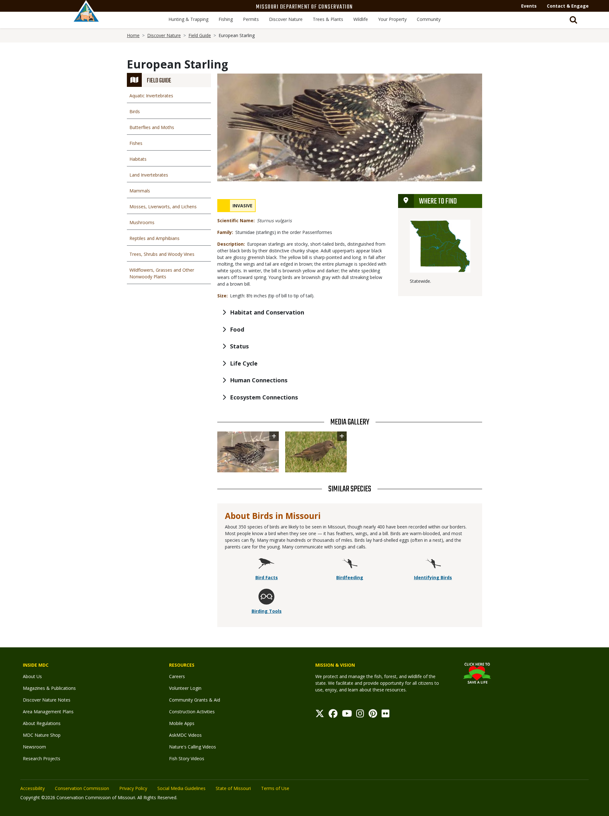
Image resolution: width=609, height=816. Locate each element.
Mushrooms (141, 222)
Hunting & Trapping (188, 19)
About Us (32, 676)
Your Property (392, 19)
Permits (251, 19)
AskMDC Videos (185, 735)
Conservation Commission (82, 788)
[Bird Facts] (266, 564)
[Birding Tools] (266, 598)
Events (529, 6)
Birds (134, 111)
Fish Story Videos (186, 758)
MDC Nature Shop (42, 735)
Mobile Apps (181, 723)
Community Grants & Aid (194, 700)
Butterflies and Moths (151, 127)
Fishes (135, 143)
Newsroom (34, 747)
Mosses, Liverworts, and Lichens (163, 207)
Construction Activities (192, 712)
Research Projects (41, 758)
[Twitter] (319, 715)
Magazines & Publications (49, 688)
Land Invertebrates (148, 175)
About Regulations (42, 723)
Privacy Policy (133, 788)
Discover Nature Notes (46, 700)
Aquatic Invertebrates (151, 96)
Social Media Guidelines (181, 788)
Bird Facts (266, 577)
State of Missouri (233, 788)
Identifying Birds (433, 577)
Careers (177, 676)
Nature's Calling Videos (192, 747)
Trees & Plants (328, 19)
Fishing (226, 19)
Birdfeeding (349, 577)
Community (429, 19)
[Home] (86, 18)
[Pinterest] (373, 715)
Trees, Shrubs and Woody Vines (161, 254)
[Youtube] (347, 715)
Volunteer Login (185, 688)
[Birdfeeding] (349, 564)
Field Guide (199, 35)
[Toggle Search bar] (573, 20)
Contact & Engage (568, 6)
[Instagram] (360, 715)
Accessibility (32, 788)
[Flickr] (386, 715)
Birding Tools (267, 611)
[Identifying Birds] (433, 564)
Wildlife (360, 19)
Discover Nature (286, 19)
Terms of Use (275, 788)
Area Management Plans (48, 712)
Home (133, 35)
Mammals (139, 191)
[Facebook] (333, 715)
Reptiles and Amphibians (154, 238)
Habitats (138, 159)
